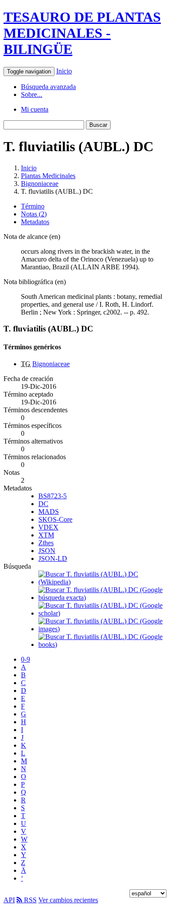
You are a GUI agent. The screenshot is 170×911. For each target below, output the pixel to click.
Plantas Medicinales (48, 175)
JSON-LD (52, 558)
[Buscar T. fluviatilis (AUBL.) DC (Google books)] (102, 644)
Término (32, 206)
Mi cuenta (34, 109)
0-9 (25, 659)
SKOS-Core (55, 519)
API (9, 900)
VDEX (48, 527)
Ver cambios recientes (68, 900)
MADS (48, 511)
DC (43, 503)
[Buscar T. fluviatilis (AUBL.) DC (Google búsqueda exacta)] (102, 597)
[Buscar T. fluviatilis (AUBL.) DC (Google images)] (102, 629)
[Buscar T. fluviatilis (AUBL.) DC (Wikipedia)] (102, 582)
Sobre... (31, 94)
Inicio (64, 71)
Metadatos (35, 221)
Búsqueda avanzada (48, 86)
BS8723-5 (52, 496)
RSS (29, 900)
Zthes (46, 543)
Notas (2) (34, 214)
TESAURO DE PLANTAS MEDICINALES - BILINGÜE (82, 33)
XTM (46, 535)
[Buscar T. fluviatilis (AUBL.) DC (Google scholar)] (102, 613)
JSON (46, 550)
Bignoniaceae (39, 183)
